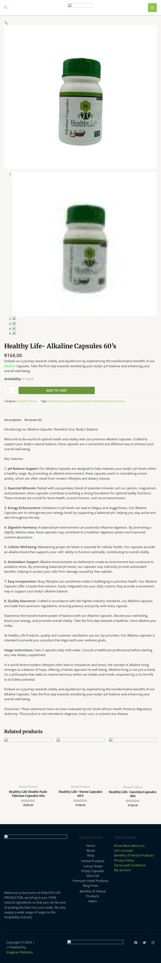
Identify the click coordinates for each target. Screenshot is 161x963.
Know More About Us (129, 845)
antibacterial (77, 401)
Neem (92, 901)
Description (12, 420)
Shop (90, 855)
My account (122, 870)
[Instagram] (153, 942)
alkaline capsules (58, 401)
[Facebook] (136, 942)
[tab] (12, 420)
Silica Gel (92, 876)
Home (90, 845)
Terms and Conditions (130, 865)
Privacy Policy (124, 860)
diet (89, 401)
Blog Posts (90, 885)
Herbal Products (27, 401)
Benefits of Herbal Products (134, 855)
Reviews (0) (33, 420)
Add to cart (56, 390)
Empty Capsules (92, 871)
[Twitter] (144, 942)
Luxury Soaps (93, 866)
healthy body (101, 401)
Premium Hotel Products (90, 881)
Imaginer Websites (19, 952)
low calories (117, 401)
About (90, 850)
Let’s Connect (123, 850)
